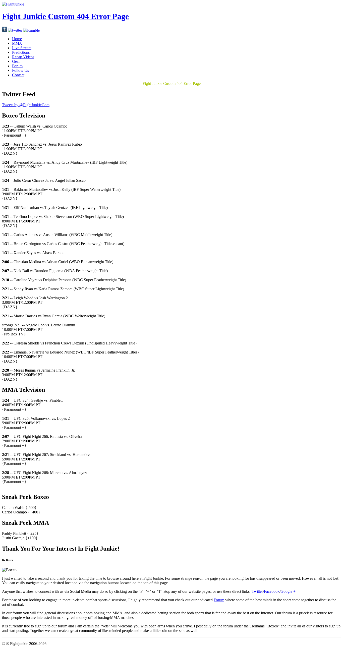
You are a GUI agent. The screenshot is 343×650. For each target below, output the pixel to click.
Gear (16, 61)
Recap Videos (23, 57)
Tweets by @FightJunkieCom (25, 105)
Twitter (257, 591)
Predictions (21, 52)
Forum (17, 66)
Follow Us (20, 70)
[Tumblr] (4, 30)
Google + (288, 591)
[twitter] (15, 30)
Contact (18, 75)
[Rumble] (31, 30)
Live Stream (21, 48)
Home (17, 39)
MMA (17, 43)
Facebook (271, 591)
